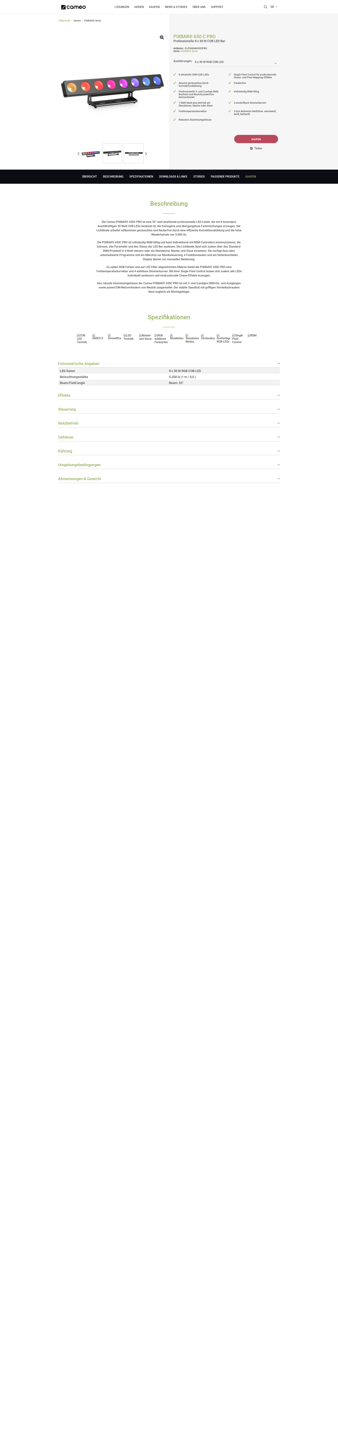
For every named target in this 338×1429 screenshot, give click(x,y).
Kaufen (256, 139)
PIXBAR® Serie (189, 51)
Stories (199, 176)
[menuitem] (122, 7)
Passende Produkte (225, 176)
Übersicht (89, 176)
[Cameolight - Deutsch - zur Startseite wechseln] (73, 6)
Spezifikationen (141, 176)
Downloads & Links (173, 176)
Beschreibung (113, 176)
